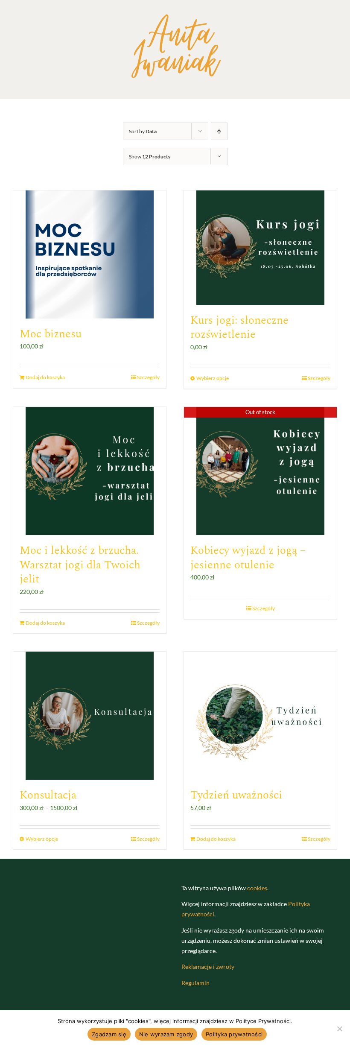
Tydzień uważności (236, 795)
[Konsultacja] (89, 716)
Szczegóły (148, 377)
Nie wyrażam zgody (166, 1034)
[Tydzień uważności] (260, 716)
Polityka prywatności (234, 1034)
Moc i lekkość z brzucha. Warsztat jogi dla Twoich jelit (80, 565)
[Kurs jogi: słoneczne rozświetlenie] (260, 247)
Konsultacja (48, 795)
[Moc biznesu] (89, 254)
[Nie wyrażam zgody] (339, 1028)
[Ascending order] (219, 131)
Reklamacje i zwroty (207, 966)
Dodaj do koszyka (45, 377)
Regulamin (195, 982)
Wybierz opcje (212, 378)
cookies (257, 888)
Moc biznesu (51, 333)
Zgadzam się (109, 1034)
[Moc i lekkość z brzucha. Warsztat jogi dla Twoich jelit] (89, 471)
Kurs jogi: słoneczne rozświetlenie (239, 327)
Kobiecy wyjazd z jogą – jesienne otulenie (248, 557)
